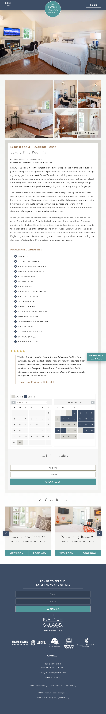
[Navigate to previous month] (13, 402)
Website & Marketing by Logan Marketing (53, 697)
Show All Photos (87, 132)
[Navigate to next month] (92, 402)
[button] (6, 533)
